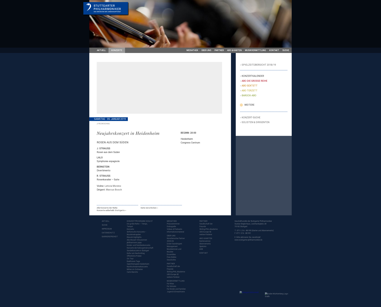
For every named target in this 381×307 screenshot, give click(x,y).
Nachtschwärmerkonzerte (137, 267)
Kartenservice (204, 241)
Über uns (206, 50)
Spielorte (202, 246)
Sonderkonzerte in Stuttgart (138, 251)
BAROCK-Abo (249, 95)
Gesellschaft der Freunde (173, 267)
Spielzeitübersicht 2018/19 (259, 64)
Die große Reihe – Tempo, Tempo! (137, 225)
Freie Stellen (171, 257)
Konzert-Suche (251, 117)
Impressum (107, 229)
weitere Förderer (173, 277)
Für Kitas (170, 284)
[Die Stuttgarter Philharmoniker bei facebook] (104, 244)
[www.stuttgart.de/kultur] (252, 297)
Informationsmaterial (175, 232)
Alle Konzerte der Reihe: (111, 209)
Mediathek (192, 50)
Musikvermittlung (255, 50)
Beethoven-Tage (133, 261)
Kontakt (274, 50)
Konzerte (116, 50)
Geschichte (171, 260)
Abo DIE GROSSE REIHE (254, 80)
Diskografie (171, 226)
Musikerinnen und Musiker (174, 250)
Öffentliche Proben (134, 256)
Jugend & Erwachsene (176, 292)
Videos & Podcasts (174, 229)
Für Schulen (171, 286)
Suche (285, 50)
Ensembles (171, 254)
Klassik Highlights (134, 237)
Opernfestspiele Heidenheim (138, 264)
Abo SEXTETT (249, 85)
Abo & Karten (234, 50)
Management (172, 246)
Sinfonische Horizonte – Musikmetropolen (136, 233)
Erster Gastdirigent (174, 244)
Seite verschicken (148, 208)
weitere (249, 104)
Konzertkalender (253, 76)
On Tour (130, 259)
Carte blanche (132, 272)
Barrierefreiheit (108, 237)
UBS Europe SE (173, 274)
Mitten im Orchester (135, 269)
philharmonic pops (134, 243)
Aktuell (101, 50)
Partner (219, 50)
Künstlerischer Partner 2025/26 (176, 239)
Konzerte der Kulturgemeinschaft (140, 248)
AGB (201, 249)
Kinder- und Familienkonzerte (138, 245)
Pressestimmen (173, 224)
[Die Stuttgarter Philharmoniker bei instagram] (111, 244)
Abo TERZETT (249, 90)
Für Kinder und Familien (176, 289)
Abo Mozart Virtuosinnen (137, 240)
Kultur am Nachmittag (136, 253)
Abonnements (205, 244)
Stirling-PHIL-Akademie (176, 272)
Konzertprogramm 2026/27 (140, 221)
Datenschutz (108, 233)
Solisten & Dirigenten (255, 122)
